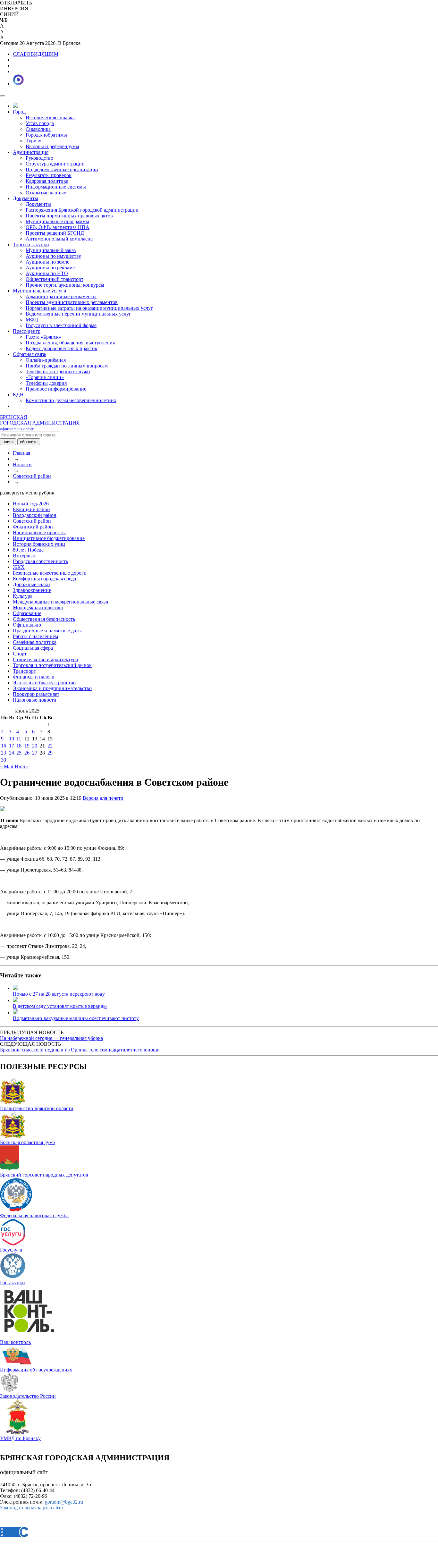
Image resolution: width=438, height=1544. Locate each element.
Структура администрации (55, 163)
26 (26, 752)
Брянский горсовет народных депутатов (44, 1174)
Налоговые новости (34, 700)
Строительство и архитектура (45, 659)
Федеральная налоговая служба (34, 1215)
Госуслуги (11, 1250)
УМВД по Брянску (20, 1438)
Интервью (24, 555)
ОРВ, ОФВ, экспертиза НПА (57, 227)
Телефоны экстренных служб (58, 371)
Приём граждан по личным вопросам (67, 365)
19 (26, 745)
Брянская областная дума (27, 1142)
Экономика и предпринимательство (52, 688)
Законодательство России (28, 1396)
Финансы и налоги (34, 676)
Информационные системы (56, 187)
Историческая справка (50, 117)
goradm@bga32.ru (64, 1502)
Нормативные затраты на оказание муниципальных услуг (89, 308)
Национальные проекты (39, 532)
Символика (38, 129)
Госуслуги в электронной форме (61, 325)
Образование (27, 613)
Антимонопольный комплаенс (59, 238)
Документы (25, 198)
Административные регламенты (61, 296)
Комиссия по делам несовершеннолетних (71, 400)
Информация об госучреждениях (36, 1369)
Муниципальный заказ (51, 250)
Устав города (40, 123)
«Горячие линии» (45, 377)
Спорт (20, 653)
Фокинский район (33, 526)
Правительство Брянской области (36, 1108)
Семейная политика (34, 642)
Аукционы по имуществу (53, 256)
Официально (27, 625)
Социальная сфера (33, 648)
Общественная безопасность (44, 619)
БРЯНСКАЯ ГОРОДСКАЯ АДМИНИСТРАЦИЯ (40, 422)
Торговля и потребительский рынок (52, 665)
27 (34, 752)
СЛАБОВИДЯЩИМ (35, 54)
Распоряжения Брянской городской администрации (82, 210)
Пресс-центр (26, 331)
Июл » (22, 766)
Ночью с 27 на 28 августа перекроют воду (59, 994)
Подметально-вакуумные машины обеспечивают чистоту (76, 1018)
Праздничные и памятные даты (47, 630)
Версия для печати (103, 798)
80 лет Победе (28, 550)
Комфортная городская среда (44, 578)
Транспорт (24, 671)
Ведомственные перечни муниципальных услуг (78, 313)
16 (3, 745)
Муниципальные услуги (39, 290)
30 (3, 760)
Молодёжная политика (38, 607)
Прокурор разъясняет (36, 694)
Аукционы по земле (47, 262)
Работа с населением (35, 636)
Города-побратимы (46, 135)
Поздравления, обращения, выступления (70, 342)
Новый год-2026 (31, 503)
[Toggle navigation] (2, 96)
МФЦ (32, 319)
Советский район (32, 476)
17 (11, 745)
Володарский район (34, 515)
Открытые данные (46, 192)
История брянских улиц (39, 544)
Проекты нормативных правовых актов (69, 215)
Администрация (30, 152)
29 (50, 752)
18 (18, 745)
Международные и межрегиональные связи (60, 601)
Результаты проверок (49, 175)
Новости (22, 464)
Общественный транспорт (54, 279)
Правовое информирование (56, 389)
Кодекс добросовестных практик (61, 348)
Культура (22, 596)
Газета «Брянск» (43, 337)
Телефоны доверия (46, 383)
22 (50, 745)
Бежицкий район (31, 509)
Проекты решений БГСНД (55, 233)
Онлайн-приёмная (46, 360)
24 (11, 752)
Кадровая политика (47, 181)
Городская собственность (40, 561)
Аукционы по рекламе (50, 267)
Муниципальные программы (57, 221)
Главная (21, 453)
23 (3, 752)
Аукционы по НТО (47, 273)
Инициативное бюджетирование (49, 538)
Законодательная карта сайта (31, 1507)
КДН (18, 394)
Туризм (34, 140)
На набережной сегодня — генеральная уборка (51, 1038)
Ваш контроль (15, 1342)
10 (11, 738)
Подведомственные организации (62, 169)
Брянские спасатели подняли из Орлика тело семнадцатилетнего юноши (80, 1049)
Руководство (39, 158)
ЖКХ (19, 567)
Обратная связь (29, 354)
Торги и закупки (31, 244)
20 (34, 745)
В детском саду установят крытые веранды (60, 1006)
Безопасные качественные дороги (50, 573)
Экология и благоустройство (44, 682)
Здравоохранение (32, 590)
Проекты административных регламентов (72, 302)
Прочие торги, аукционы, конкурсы (65, 285)
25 (18, 752)
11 (18, 738)
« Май (6, 766)
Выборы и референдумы (52, 146)
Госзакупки (12, 1282)
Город (19, 111)
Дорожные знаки (31, 584)
